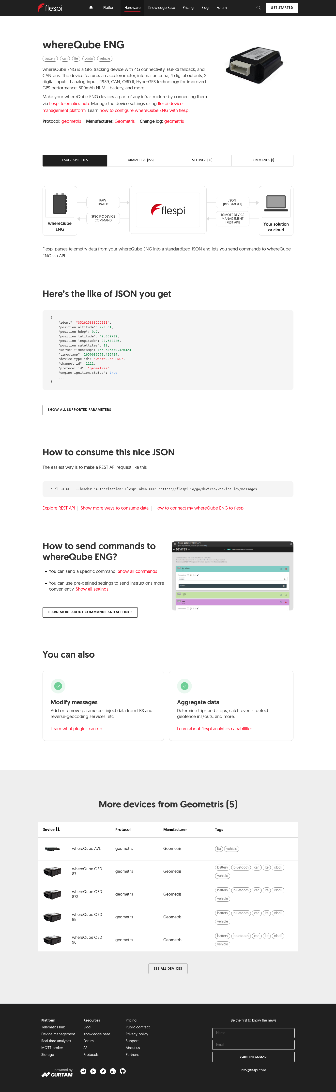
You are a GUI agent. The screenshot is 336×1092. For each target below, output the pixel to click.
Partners (132, 1055)
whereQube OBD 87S (87, 894)
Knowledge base (96, 1034)
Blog (87, 1027)
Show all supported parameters (79, 410)
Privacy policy (137, 1034)
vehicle (104, 59)
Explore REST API (59, 508)
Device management (58, 1034)
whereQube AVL (86, 849)
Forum (88, 1041)
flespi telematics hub (69, 104)
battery (50, 59)
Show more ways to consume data (115, 508)
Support (132, 1041)
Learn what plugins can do (76, 729)
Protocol (123, 830)
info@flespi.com (253, 1070)
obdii (89, 59)
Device (49, 830)
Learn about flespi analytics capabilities (215, 729)
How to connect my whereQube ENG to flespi (199, 508)
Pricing (131, 1021)
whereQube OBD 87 (87, 871)
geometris (71, 122)
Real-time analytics (56, 1041)
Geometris (125, 122)
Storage (47, 1055)
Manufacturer (175, 830)
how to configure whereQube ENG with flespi (144, 111)
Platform (48, 1021)
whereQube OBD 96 (87, 940)
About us (133, 1048)
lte (76, 59)
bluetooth (241, 868)
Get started (282, 8)
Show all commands (137, 572)
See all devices (168, 969)
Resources (91, 1021)
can (65, 59)
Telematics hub (53, 1027)
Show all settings (92, 589)
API (86, 1048)
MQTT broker (52, 1048)
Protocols (90, 1055)
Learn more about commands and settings (90, 612)
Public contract (138, 1027)
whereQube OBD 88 (87, 917)
